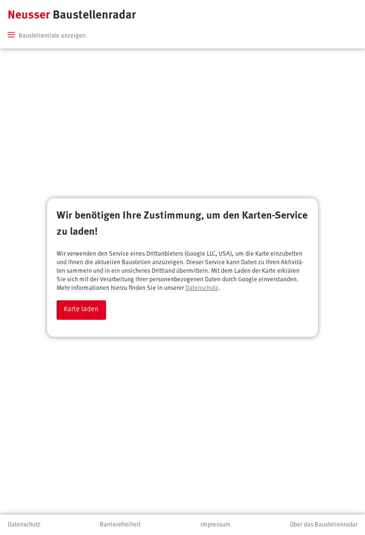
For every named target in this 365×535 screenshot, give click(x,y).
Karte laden (81, 309)
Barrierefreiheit (120, 525)
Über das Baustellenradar (323, 525)
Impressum (216, 525)
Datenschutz (201, 288)
